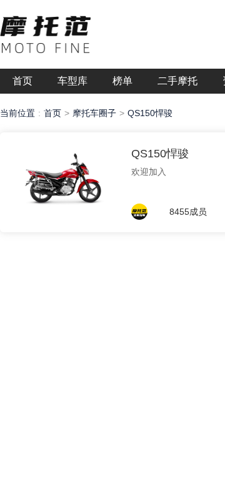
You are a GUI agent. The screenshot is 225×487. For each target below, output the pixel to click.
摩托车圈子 (94, 113)
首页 (52, 113)
